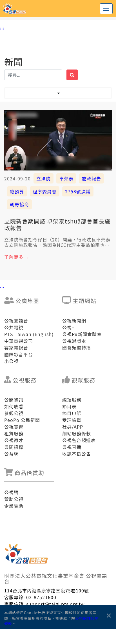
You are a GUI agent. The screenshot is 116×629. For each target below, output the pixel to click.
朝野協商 (19, 204)
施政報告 (91, 178)
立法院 (43, 178)
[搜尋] (72, 75)
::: (2, 28)
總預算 (17, 191)
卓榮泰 (66, 178)
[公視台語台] (58, 8)
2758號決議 (78, 191)
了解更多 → (17, 256)
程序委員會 (45, 191)
